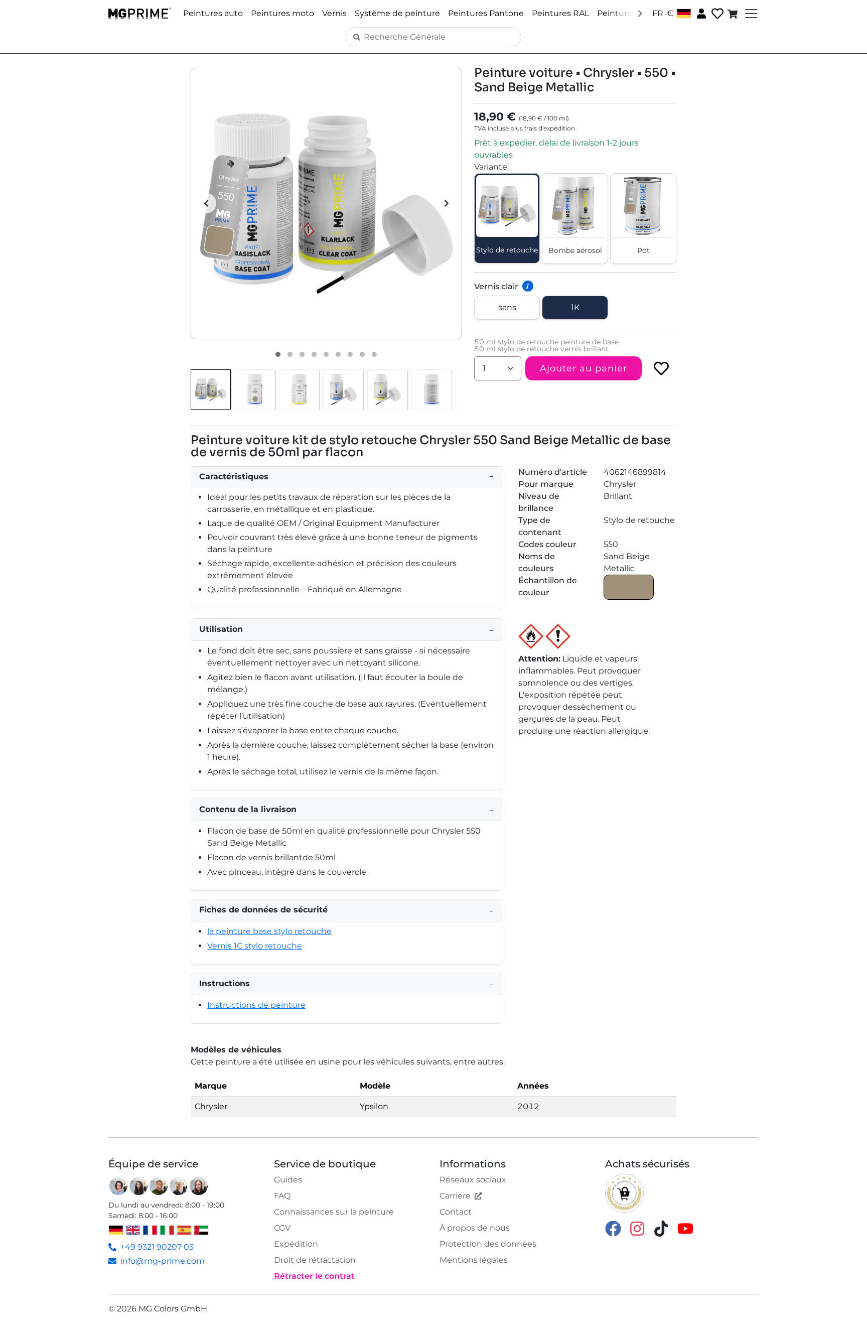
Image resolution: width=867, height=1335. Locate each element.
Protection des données (488, 1244)
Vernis (334, 13)
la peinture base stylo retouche (269, 931)
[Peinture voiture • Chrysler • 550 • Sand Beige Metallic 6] (338, 354)
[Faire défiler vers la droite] (640, 13)
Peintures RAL (560, 13)
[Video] (374, 354)
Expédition (296, 1244)
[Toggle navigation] (750, 13)
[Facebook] (613, 1228)
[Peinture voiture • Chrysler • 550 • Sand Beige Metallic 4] (314, 354)
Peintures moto (282, 13)
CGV (282, 1228)
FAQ (282, 1195)
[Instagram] (637, 1228)
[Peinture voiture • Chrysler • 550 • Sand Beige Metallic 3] (302, 354)
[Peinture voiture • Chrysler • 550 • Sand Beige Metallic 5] (326, 354)
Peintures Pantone (486, 13)
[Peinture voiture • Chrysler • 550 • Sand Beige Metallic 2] (290, 354)
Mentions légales (474, 1260)
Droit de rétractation (315, 1260)
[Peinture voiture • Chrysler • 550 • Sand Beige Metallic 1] (278, 354)
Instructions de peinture (256, 1005)
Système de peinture (397, 13)
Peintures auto (213, 13)
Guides (288, 1179)
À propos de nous (475, 1228)
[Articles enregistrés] (716, 14)
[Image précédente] (206, 203)
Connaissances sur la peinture (334, 1212)
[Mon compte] (700, 13)
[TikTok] (661, 1228)
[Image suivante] (447, 203)
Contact (456, 1212)
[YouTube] (685, 1228)
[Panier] (734, 14)
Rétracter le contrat (314, 1276)
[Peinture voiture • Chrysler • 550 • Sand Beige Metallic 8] (362, 354)
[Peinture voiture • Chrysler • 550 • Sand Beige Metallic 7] (350, 354)
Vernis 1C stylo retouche (254, 946)
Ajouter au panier (583, 368)
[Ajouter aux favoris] (661, 368)
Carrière (455, 1195)
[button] (326, 203)
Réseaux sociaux (473, 1179)
